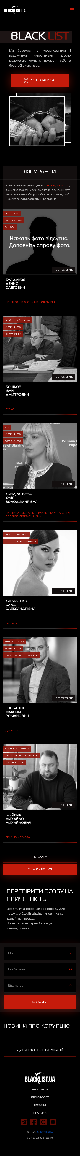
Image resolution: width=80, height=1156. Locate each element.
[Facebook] (33, 1122)
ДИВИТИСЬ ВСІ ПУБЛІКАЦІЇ (40, 1050)
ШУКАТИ (40, 1002)
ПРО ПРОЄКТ (40, 1097)
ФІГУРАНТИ (40, 1090)
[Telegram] (24, 1122)
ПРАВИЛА (40, 1113)
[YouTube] (53, 1122)
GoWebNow (45, 1132)
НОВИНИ (40, 1105)
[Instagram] (43, 1122)
